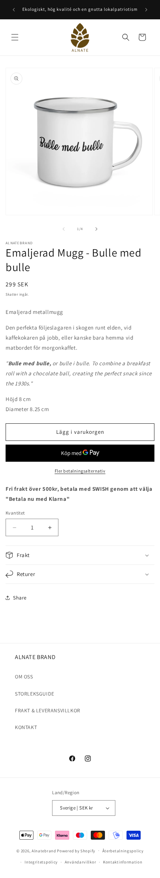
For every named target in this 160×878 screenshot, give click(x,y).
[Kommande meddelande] (146, 9)
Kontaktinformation (123, 862)
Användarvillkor (80, 862)
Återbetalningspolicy (123, 850)
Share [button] (20, 597)
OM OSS (24, 676)
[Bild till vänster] (63, 229)
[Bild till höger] (96, 229)
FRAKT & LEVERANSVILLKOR (47, 710)
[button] (15, 37)
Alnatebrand (44, 850)
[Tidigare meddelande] (14, 9)
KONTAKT (26, 727)
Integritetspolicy (41, 862)
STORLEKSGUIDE (34, 693)
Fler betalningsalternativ (80, 471)
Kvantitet (15, 513)
